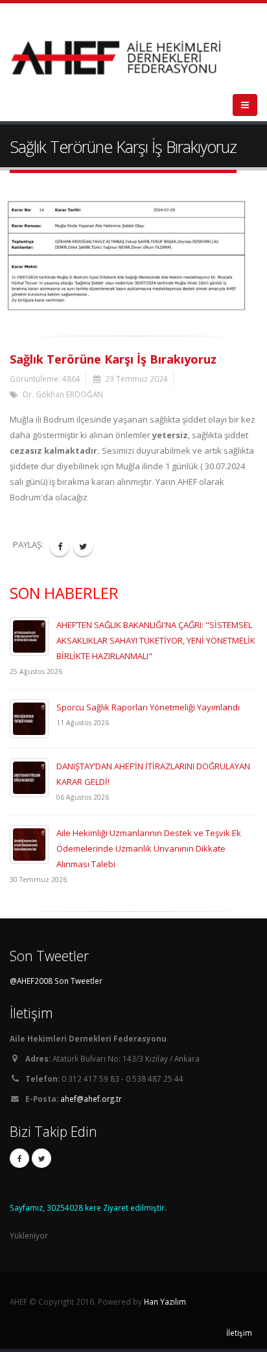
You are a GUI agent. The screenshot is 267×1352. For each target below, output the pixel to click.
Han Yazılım (165, 1301)
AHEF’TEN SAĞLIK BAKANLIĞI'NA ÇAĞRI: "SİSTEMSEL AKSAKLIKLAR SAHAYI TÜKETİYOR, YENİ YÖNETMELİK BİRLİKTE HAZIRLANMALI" (155, 640)
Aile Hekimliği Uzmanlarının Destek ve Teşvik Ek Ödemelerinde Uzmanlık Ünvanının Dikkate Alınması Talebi (148, 848)
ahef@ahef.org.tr (91, 1098)
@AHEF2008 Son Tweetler (56, 980)
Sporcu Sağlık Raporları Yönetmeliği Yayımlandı (148, 707)
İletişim (239, 1332)
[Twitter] (41, 1158)
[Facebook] (19, 1158)
